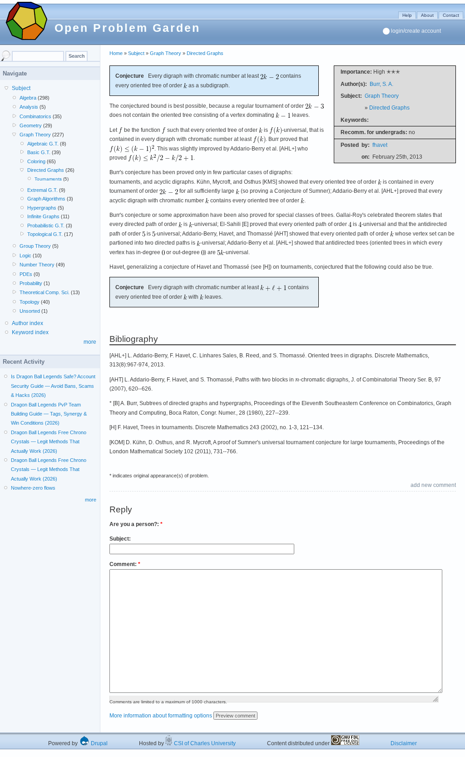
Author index (27, 323)
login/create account (416, 31)
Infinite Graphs (43, 216)
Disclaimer (404, 743)
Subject (136, 53)
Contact (451, 15)
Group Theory (35, 246)
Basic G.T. (38, 152)
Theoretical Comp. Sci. (44, 292)
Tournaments (48, 178)
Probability (31, 283)
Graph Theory (165, 53)
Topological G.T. (45, 234)
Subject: (120, 539)
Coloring (36, 161)
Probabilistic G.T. (45, 225)
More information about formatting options (160, 715)
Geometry (31, 125)
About (427, 15)
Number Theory (37, 264)
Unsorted (30, 311)
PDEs (26, 274)
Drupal (98, 743)
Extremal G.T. (42, 190)
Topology (30, 302)
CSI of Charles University (204, 743)
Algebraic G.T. (43, 143)
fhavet (379, 145)
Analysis (29, 107)
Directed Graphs (205, 53)
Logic (25, 255)
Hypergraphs (41, 208)
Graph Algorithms (46, 198)
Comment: (124, 564)
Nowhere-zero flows (33, 488)
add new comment (433, 485)
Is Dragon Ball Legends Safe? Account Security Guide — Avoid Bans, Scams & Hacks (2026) (53, 386)
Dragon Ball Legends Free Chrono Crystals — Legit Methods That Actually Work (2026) (48, 442)
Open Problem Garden (127, 27)
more (90, 342)
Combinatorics (35, 116)
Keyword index (30, 332)
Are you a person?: (136, 524)
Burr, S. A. (381, 84)
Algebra (28, 97)
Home (116, 53)
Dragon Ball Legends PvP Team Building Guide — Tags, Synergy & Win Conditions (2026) (49, 414)
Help (407, 15)
